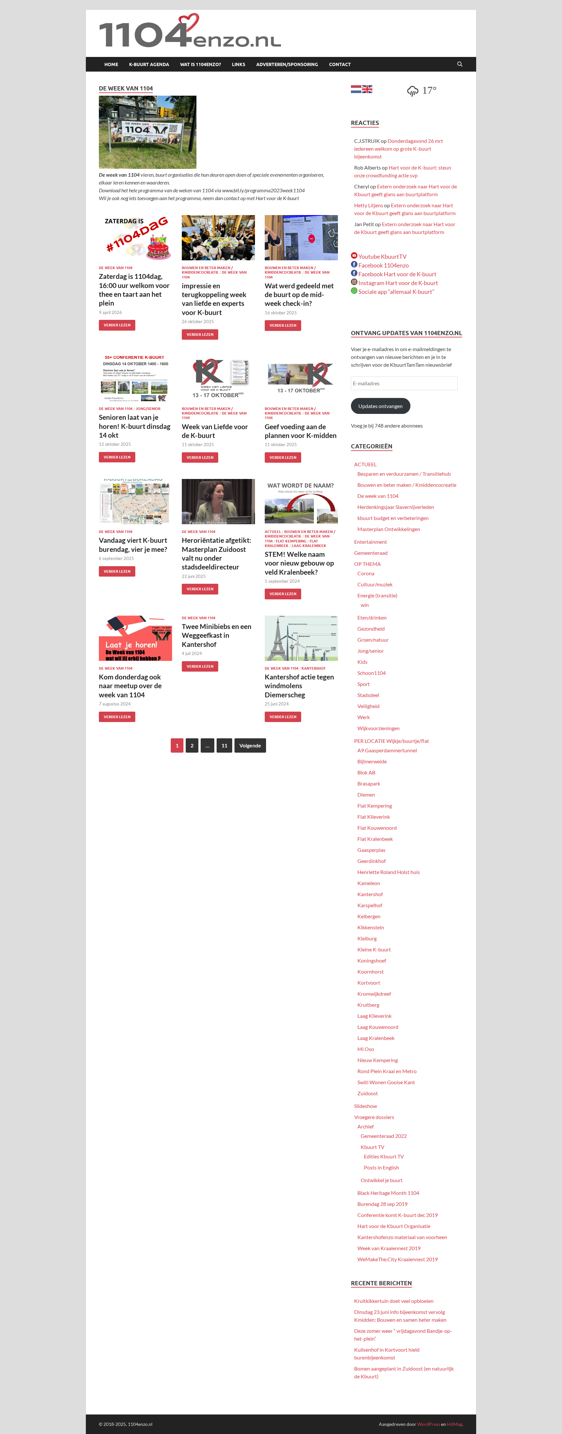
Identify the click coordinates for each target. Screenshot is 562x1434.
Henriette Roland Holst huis (388, 872)
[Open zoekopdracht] (460, 64)
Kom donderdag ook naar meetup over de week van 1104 (130, 686)
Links (238, 64)
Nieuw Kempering (377, 1060)
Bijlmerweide (372, 761)
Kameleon (368, 883)
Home (111, 64)
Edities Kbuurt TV (384, 1156)
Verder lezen (114, 323)
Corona (365, 573)
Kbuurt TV (372, 1147)
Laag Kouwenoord (377, 1027)
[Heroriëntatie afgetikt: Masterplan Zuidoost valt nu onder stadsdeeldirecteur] (218, 501)
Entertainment (370, 542)
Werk (363, 717)
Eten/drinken (372, 617)
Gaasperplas (371, 850)
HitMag (454, 1424)
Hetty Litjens (368, 205)
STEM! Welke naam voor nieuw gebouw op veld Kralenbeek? (299, 563)
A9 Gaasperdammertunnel (387, 750)
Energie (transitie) (377, 595)
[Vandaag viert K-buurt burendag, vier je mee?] (135, 501)
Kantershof (313, 668)
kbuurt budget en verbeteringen (393, 518)
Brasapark (368, 783)
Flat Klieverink (373, 816)
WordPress (428, 1424)
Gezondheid (371, 628)
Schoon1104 (371, 673)
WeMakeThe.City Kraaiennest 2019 (397, 1259)
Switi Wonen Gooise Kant (386, 1082)
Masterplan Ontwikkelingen (388, 529)
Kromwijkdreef (374, 993)
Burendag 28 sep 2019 (382, 1204)
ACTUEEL (273, 531)
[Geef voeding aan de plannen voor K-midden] (301, 378)
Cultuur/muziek (375, 584)
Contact (340, 64)
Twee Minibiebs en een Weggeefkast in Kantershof (216, 635)
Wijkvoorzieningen (378, 728)
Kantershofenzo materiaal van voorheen (402, 1237)
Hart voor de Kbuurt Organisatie (393, 1226)
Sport (363, 684)
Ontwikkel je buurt (382, 1180)
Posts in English (381, 1167)
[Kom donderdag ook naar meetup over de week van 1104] (135, 638)
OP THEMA (367, 564)
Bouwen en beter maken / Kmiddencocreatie (207, 270)
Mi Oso (365, 1049)
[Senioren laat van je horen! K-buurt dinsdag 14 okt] (135, 378)
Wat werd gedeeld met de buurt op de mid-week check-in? (299, 294)
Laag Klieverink (374, 1016)
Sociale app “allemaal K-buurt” (396, 291)
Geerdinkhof (371, 861)
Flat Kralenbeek (375, 839)
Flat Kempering (291, 541)
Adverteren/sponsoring (287, 64)
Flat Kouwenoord (377, 828)
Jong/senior (148, 408)
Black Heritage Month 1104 (388, 1193)
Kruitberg (368, 1005)
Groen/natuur (373, 639)
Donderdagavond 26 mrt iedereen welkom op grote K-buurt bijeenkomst (398, 148)
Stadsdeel (368, 695)
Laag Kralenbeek (309, 545)
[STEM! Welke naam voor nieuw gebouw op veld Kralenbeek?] (301, 501)
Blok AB (366, 772)
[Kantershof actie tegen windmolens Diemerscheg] (301, 638)
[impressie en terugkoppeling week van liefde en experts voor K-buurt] (218, 237)
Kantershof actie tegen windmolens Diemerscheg (299, 686)
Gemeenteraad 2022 (384, 1136)
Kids (362, 662)
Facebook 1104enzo (383, 265)
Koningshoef (371, 960)
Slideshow (365, 1106)
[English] (367, 88)
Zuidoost (367, 1093)
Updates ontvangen (380, 406)
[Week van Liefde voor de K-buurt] (218, 378)
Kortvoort (368, 982)
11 (224, 745)
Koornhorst (370, 971)
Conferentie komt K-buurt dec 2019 (397, 1215)
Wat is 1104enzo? (200, 64)
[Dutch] (356, 88)
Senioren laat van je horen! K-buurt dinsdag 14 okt (134, 426)
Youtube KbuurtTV (382, 256)
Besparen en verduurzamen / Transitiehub (404, 474)
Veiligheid (368, 706)
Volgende (250, 745)
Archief (365, 1126)
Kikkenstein (370, 927)
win (365, 605)
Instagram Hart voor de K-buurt (397, 282)
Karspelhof (369, 905)
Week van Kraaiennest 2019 (389, 1248)
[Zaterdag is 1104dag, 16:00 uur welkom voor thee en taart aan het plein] (135, 237)
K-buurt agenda (149, 64)
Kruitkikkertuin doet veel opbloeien (394, 1301)
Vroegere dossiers (374, 1117)
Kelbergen (369, 916)
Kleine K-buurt (374, 949)
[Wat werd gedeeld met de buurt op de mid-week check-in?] (301, 237)
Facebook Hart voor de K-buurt (396, 274)
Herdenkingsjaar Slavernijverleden (395, 507)
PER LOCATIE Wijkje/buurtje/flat (391, 741)
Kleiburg (367, 938)
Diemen (366, 794)
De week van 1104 (115, 268)
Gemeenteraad (371, 553)
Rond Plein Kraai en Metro (387, 1071)
